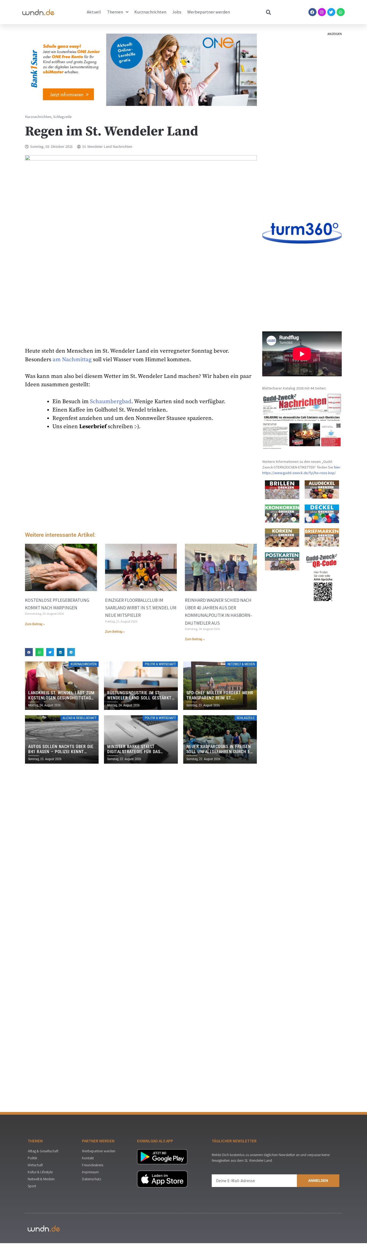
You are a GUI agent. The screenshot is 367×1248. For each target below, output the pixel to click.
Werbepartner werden (208, 12)
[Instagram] (322, 12)
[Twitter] (331, 12)
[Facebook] (312, 12)
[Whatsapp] (341, 12)
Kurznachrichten (150, 12)
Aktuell (94, 12)
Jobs (176, 12)
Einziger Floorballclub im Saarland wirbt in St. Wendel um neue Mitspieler (141, 607)
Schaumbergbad (110, 401)
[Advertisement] (141, 482)
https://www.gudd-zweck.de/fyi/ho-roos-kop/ (299, 472)
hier (337, 467)
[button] (29, 652)
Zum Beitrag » (35, 624)
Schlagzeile (62, 116)
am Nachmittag (72, 359)
